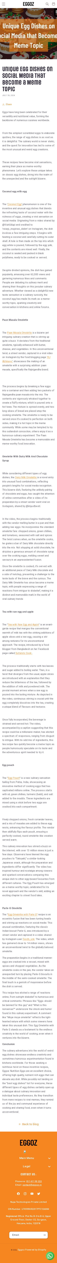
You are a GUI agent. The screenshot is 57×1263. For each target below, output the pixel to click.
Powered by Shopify (35, 1250)
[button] (3, 4)
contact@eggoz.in (32, 1185)
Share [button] (9, 104)
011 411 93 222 (34, 1181)
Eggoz (21, 1250)
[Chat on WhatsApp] (50, 1256)
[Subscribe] (44, 1235)
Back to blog (30, 1124)
